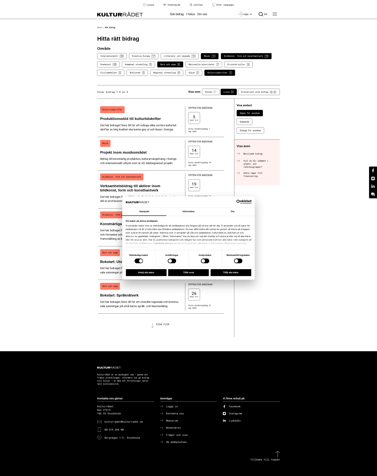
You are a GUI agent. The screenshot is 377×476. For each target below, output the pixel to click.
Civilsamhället (110, 72)
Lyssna (150, 4)
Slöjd (193, 72)
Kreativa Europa (143, 56)
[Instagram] (373, 178)
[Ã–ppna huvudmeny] (275, 14)
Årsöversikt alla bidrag (254, 91)
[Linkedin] (373, 186)
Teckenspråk (173, 4)
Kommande (244, 121)
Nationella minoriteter (203, 64)
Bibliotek (137, 72)
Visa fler (162, 324)
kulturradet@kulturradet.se (124, 421)
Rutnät (208, 91)
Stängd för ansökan (250, 130)
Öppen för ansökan (250, 113)
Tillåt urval (188, 272)
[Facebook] (373, 171)
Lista (227, 91)
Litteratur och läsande (179, 56)
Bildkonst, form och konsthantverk (246, 56)
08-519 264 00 (114, 429)
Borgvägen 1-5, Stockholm (122, 437)
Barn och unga (169, 64)
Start (99, 27)
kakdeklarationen (163, 243)
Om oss (202, 14)
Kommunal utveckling (138, 64)
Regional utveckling (166, 72)
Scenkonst (108, 64)
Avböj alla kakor (146, 272)
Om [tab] (232, 211)
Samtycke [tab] (144, 211)
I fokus (190, 14)
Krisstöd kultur (238, 64)
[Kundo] (373, 194)
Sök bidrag (177, 14)
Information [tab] (188, 211)
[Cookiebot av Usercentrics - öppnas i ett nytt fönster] (239, 202)
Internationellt (111, 56)
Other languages (225, 4)
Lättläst (198, 4)
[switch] (172, 261)
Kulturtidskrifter (219, 72)
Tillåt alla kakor (231, 272)
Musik (209, 56)
